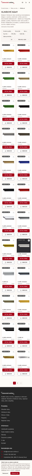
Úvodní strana (4, 8)
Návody (3, 434)
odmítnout (3, 470)
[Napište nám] (22, 2)
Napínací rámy (5, 420)
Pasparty (4, 418)
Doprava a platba (6, 437)
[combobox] (13, 39)
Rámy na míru (14, 8)
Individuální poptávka (7, 429)
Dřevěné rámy (5, 409)
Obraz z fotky (5, 415)
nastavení (17, 470)
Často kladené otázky (7, 432)
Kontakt (3, 443)
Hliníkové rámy (5, 412)
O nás (3, 440)
